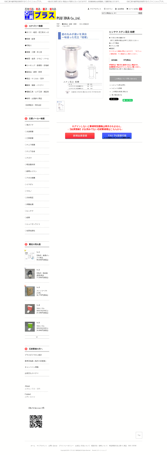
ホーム (33, 446)
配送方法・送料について (99, 446)
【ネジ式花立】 (84, 24)
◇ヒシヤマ (66, 26)
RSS (129, 446)
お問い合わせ (53, 446)
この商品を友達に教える (120, 91)
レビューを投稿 (117, 88)
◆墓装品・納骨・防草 (69, 24)
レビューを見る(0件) (118, 85)
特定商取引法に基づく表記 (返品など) (121, 69)
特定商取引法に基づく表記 (118, 446)
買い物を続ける (117, 95)
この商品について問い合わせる (126, 79)
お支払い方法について (82, 446)
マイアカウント (42, 446)
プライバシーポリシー (66, 446)
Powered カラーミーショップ (99, 450)
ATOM (134, 446)
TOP (58, 24)
